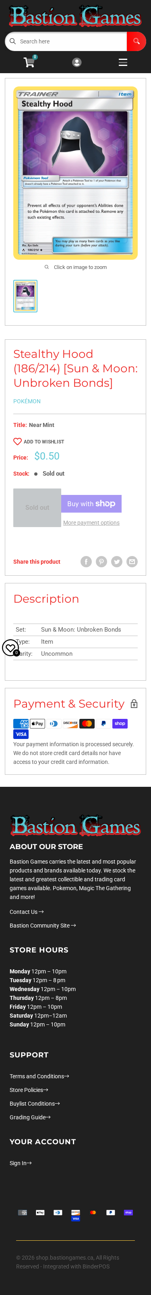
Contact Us (24, 912)
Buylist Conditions (32, 1103)
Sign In (18, 1163)
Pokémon (27, 401)
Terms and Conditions (37, 1076)
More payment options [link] (91, 522)
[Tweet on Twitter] (116, 561)
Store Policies (26, 1090)
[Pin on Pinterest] (101, 561)
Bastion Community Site (40, 925)
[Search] (136, 41)
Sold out (37, 507)
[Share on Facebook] (86, 561)
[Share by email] (132, 561)
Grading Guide (28, 1117)
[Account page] (76, 62)
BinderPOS (96, 1266)
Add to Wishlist (44, 442)
